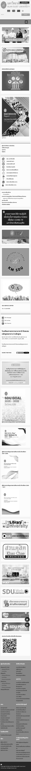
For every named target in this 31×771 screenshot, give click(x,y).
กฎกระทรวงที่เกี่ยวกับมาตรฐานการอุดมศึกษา (13, 198)
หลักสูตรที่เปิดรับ (5, 669)
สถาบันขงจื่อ (5, 200)
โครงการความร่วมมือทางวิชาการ (9, 202)
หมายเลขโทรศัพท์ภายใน (6, 746)
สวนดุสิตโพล (19, 730)
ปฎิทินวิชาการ (19, 669)
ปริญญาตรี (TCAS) (5, 667)
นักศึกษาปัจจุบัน (5, 147)
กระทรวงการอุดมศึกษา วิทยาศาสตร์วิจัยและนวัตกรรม (14, 196)
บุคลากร (4, 150)
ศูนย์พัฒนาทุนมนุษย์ (20, 728)
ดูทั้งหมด (4, 138)
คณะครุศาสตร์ (4, 708)
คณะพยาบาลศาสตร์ (5, 718)
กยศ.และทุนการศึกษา (20, 675)
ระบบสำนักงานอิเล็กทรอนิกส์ (22, 682)
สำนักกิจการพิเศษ (6, 204)
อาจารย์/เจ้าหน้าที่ (13, 339)
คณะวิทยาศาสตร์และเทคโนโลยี (7, 710)
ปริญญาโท (3, 673)
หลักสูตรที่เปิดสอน (6, 675)
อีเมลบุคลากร (19, 686)
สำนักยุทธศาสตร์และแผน (21, 724)
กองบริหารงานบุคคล (21, 688)
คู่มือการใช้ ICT (4, 742)
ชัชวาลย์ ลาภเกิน (7, 337)
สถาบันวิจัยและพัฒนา (21, 710)
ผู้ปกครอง (23, 337)
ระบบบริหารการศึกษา (21, 667)
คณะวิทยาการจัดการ (5, 712)
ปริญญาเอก (3, 681)
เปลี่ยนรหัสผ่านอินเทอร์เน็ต (7, 744)
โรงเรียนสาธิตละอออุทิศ (6, 735)
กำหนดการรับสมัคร (6, 679)
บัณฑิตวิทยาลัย (4, 728)
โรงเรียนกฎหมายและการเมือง (7, 726)
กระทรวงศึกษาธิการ (6, 192)
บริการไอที (18, 671)
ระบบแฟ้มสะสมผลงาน (21, 684)
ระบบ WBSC (18, 696)
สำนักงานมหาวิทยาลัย (21, 708)
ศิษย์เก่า (3, 152)
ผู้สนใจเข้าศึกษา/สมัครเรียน (8, 145)
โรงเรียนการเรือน (5, 720)
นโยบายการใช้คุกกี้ (20, 750)
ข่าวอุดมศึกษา (6, 194)
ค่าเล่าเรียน (4, 671)
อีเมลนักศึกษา (19, 673)
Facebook (21, 352)
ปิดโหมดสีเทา (24, 2)
